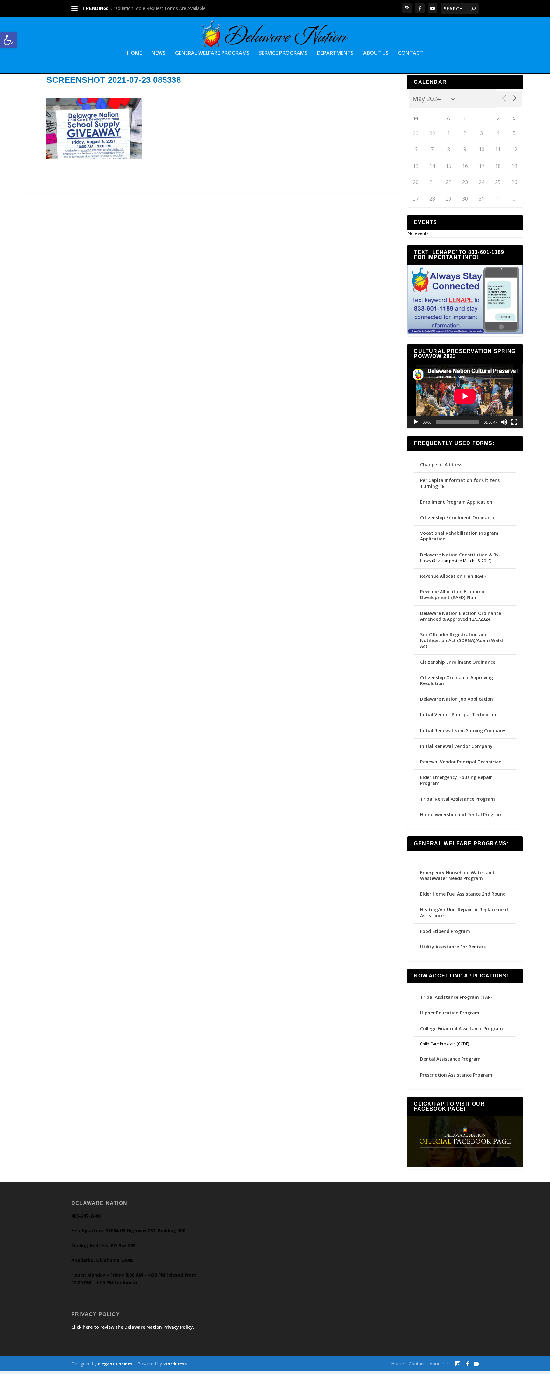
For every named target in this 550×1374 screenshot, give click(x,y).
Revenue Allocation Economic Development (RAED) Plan (452, 594)
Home (134, 53)
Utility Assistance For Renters (453, 947)
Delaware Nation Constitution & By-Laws (460, 557)
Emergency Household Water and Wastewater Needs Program (457, 875)
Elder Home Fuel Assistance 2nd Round (463, 894)
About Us (376, 53)
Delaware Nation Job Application (456, 699)
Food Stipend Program (445, 931)
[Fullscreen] (514, 422)
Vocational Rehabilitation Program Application (459, 536)
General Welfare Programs (212, 53)
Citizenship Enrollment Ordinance (457, 517)
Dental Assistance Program (450, 1059)
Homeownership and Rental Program (461, 815)
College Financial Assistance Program (461, 1029)
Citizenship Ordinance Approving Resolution (456, 680)
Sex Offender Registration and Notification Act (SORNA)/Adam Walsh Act (462, 640)
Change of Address (441, 465)
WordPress (175, 1364)
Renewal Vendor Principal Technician (461, 762)
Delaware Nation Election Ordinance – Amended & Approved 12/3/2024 (462, 616)
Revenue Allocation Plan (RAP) (453, 576)
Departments (335, 53)
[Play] (415, 422)
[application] (464, 396)
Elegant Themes (115, 1364)
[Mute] (504, 422)
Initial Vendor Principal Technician (458, 715)
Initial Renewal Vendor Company (456, 746)
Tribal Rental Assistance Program (458, 799)
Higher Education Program (449, 1013)
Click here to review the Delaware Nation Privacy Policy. (132, 1327)
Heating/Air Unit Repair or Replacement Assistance (464, 912)
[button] (8, 40)
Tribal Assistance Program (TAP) (456, 997)
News (159, 53)
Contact (410, 53)
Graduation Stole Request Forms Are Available (158, 8)
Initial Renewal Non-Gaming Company (462, 730)
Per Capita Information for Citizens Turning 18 (460, 483)
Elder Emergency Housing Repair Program (456, 780)
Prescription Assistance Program (456, 1075)
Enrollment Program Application (456, 502)
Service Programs (283, 53)
